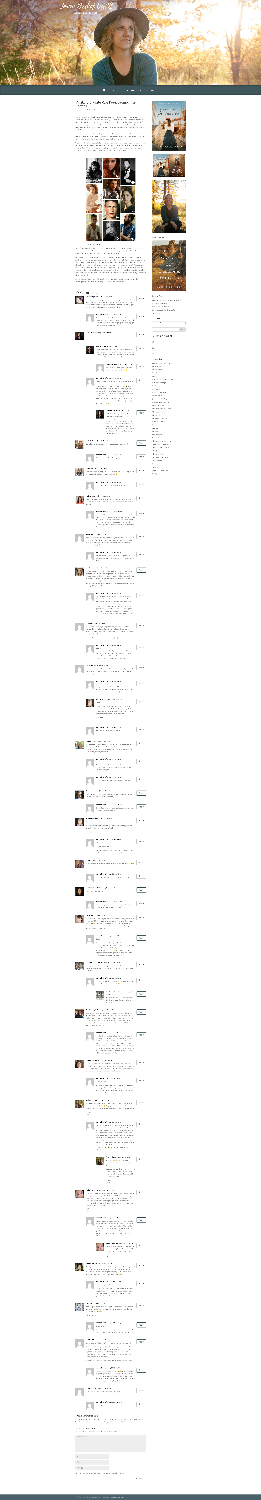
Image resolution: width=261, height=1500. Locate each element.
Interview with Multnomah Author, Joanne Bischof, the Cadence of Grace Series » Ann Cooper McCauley (108, 1419)
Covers (154, 376)
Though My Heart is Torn (161, 457)
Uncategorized (157, 464)
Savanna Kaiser (119, 1497)
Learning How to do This (160, 402)
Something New (157, 435)
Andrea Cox (90, 1100)
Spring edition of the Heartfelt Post (164, 310)
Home (105, 90)
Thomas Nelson (157, 454)
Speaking (125, 90)
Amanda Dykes (91, 297)
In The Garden (157, 396)
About (134, 90)
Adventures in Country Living (162, 363)
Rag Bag (155, 428)
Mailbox (143, 90)
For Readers (156, 386)
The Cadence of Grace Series (162, 441)
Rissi (87, 1303)
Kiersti (88, 915)
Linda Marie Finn (92, 1190)
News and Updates (159, 422)
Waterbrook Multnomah (160, 470)
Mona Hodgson (101, 699)
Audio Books (156, 366)
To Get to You (157, 461)
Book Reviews (157, 373)
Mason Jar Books (158, 405)
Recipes (155, 431)
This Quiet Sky (157, 451)
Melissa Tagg (90, 496)
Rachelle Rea (90, 441)
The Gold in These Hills (160, 444)
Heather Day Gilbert (93, 1010)
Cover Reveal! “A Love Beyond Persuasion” (166, 300)
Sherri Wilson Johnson (94, 888)
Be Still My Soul (157, 370)
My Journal (98, 110)
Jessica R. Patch (91, 332)
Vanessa (89, 623)
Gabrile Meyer (91, 1263)
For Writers (156, 389)
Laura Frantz (90, 741)
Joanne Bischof (101, 314)
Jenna (88, 860)
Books (114, 90)
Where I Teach (157, 313)
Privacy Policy (97, 1497)
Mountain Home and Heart (161, 409)
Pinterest (100, 244)
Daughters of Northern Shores (162, 379)
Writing (154, 474)
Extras (152, 90)
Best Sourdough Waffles (160, 307)
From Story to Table (159, 392)
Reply (141, 299)
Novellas (155, 425)
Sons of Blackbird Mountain (161, 438)
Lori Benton (90, 568)
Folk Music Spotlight (159, 383)
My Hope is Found (158, 412)
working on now (108, 148)
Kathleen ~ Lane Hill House (95, 962)
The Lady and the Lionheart (161, 448)
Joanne (80, 110)
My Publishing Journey (160, 418)
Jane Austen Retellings (159, 399)
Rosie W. (89, 468)
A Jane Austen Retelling (160, 303)
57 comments (109, 110)
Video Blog (156, 467)
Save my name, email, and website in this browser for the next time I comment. (102, 1473)
